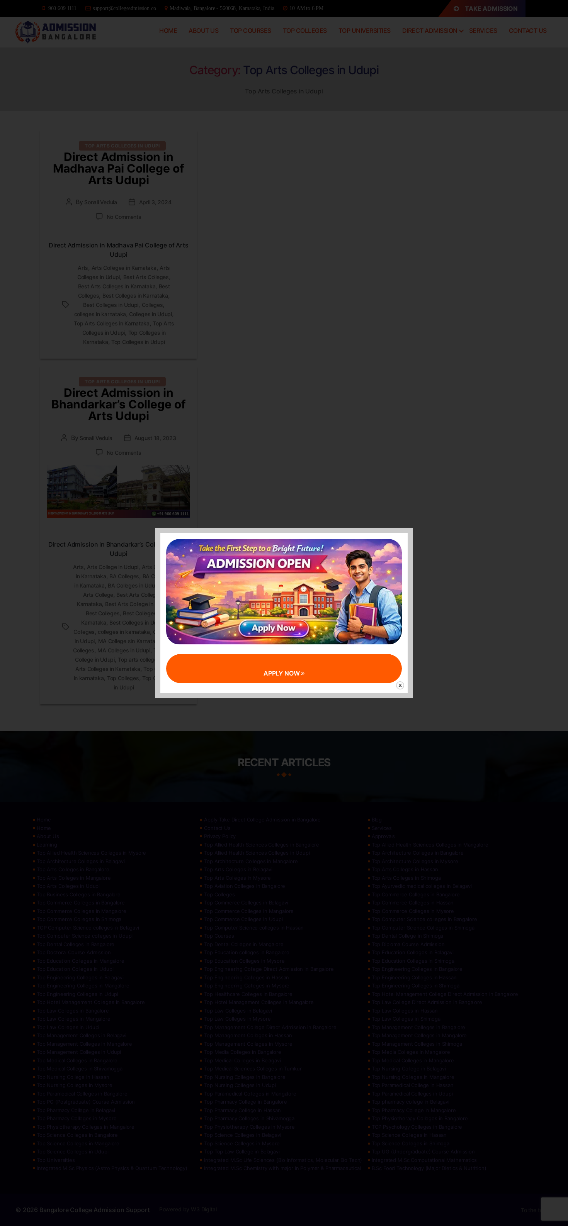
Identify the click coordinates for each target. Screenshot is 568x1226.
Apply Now (282, 673)
